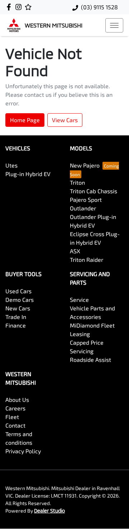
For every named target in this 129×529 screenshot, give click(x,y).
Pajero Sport (86, 199)
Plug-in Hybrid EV (28, 173)
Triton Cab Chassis (93, 191)
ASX (75, 251)
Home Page (25, 119)
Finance (15, 325)
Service (79, 299)
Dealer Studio (49, 511)
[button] (114, 25)
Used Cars (18, 291)
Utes (11, 165)
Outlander (83, 208)
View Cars (65, 119)
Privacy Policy (23, 451)
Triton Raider (86, 259)
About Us (17, 399)
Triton (77, 182)
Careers (15, 408)
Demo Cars (19, 299)
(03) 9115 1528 (99, 7)
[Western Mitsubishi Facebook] (10, 7)
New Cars (17, 308)
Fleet (12, 416)
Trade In (15, 316)
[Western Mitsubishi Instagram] (20, 7)
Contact (15, 425)
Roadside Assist (90, 359)
